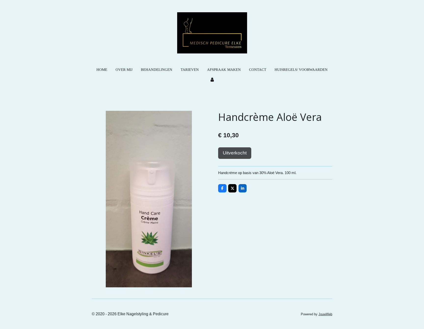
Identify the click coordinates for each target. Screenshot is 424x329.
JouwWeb (325, 314)
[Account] (212, 80)
